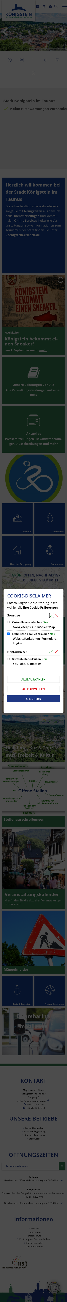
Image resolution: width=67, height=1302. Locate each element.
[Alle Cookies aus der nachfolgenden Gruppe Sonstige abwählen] (57, 615)
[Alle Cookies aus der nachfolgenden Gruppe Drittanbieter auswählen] (51, 652)
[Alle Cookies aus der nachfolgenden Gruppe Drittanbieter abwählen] (57, 652)
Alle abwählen (33, 689)
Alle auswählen (33, 679)
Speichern (33, 699)
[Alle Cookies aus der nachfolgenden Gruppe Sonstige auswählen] (51, 615)
